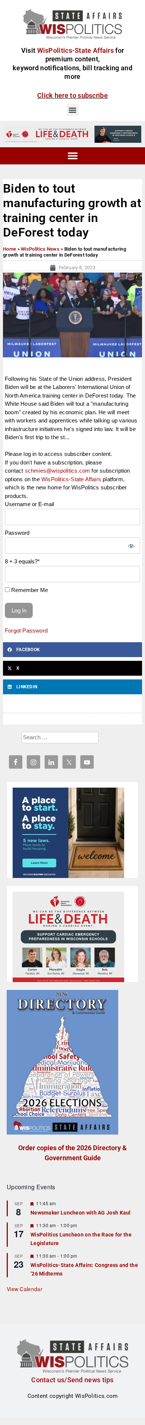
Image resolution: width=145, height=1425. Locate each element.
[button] (73, 110)
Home (9, 249)
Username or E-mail (29, 504)
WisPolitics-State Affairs (71, 479)
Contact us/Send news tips (72, 1380)
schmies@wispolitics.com (57, 470)
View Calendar (24, 1289)
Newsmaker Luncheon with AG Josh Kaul (80, 1213)
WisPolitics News (40, 249)
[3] (72, 134)
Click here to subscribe (72, 95)
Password (17, 533)
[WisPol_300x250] (68, 834)
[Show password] (131, 545)
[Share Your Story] (68, 938)
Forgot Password (26, 630)
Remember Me (29, 590)
